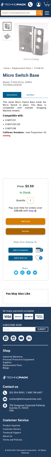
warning (6, 135)
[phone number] (30, 4)
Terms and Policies (12, 439)
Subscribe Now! (12, 325)
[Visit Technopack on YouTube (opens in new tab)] (21, 338)
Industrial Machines (13, 356)
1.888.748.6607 (34, 392)
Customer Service (12, 429)
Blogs (6, 368)
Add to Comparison (20, 250)
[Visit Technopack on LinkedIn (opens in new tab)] (29, 338)
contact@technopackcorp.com (25, 399)
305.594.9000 (16, 392)
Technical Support (12, 432)
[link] (39, 4)
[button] (7, 26)
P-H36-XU (39, 68)
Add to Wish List (20, 258)
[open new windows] (16, 272)
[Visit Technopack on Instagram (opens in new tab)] (13, 338)
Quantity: (21, 200)
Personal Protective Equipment (18, 359)
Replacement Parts (21, 68)
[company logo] (13, 4)
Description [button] (12, 95)
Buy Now (25, 231)
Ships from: (25, 242)
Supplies (7, 362)
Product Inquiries (11, 425)
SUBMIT (42, 329)
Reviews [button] (30, 95)
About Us (7, 436)
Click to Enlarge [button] (31, 59)
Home (6, 68)
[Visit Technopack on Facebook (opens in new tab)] (5, 338)
